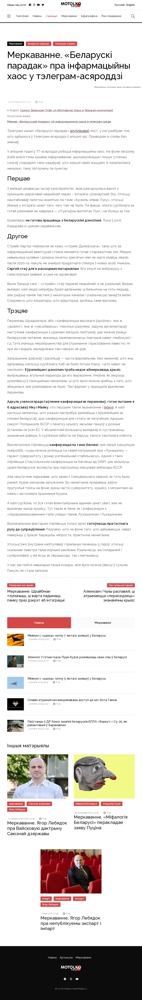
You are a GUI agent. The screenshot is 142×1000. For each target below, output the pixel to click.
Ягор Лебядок (17, 809)
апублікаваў (79, 131)
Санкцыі (51, 16)
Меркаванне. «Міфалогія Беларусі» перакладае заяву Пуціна (101, 822)
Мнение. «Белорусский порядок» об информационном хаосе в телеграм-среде (59, 121)
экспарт (79, 898)
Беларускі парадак (38, 43)
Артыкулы (66, 957)
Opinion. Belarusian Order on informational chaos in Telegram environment (66, 110)
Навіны (37, 16)
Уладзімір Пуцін (112, 804)
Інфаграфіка (89, 16)
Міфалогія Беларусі (86, 804)
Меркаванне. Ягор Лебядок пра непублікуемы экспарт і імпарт (70, 923)
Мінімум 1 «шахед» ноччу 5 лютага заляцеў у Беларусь (67, 678)
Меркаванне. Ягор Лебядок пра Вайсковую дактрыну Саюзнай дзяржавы (37, 828)
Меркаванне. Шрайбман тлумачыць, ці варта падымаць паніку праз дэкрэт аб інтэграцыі (36, 595)
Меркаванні (69, 16)
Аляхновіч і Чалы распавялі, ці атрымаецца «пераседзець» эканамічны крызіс (109, 595)
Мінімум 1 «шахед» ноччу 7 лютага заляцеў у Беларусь (67, 635)
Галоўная (22, 16)
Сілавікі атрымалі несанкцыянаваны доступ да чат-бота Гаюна (72, 700)
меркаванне (16, 804)
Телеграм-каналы (65, 43)
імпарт (46, 898)
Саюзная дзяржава (39, 804)
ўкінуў (109, 407)
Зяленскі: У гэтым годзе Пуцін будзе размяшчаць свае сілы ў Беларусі (77, 657)
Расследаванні (111, 16)
